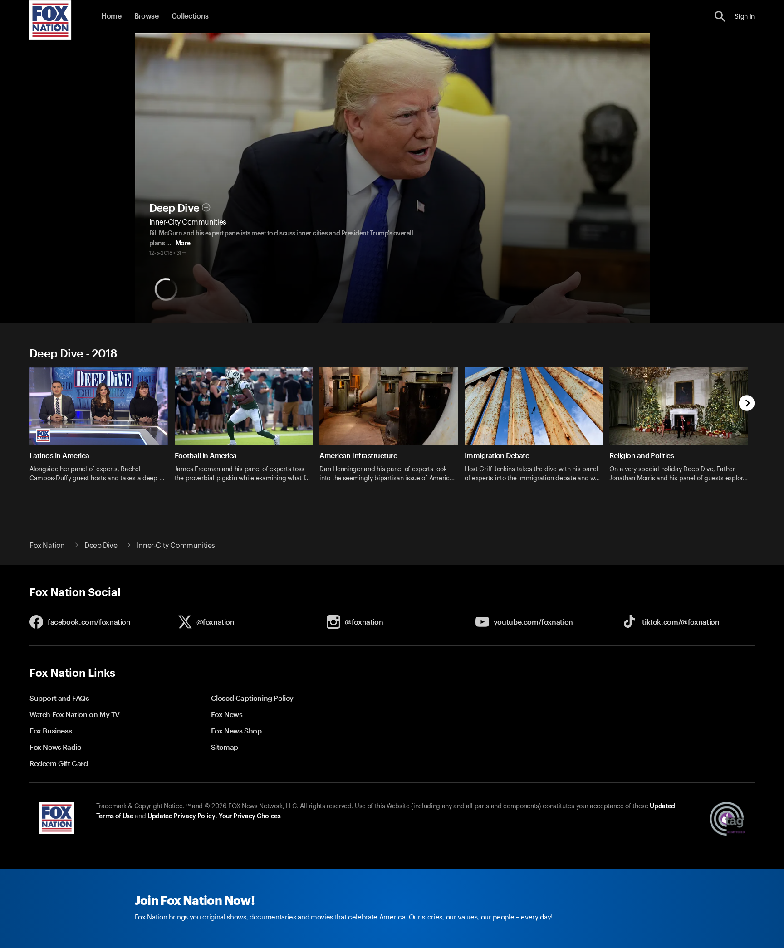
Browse (146, 16)
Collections (190, 16)
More (183, 243)
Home (111, 16)
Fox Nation (47, 545)
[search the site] (720, 16)
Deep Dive (174, 208)
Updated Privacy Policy (181, 816)
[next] (747, 404)
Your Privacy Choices (249, 816)
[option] (102, 430)
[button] (720, 16)
